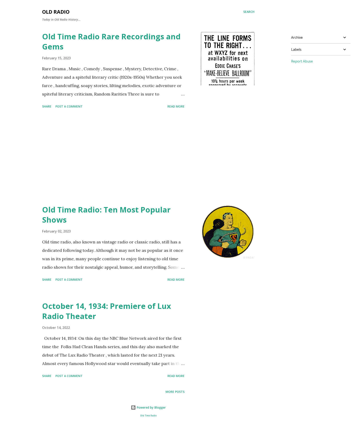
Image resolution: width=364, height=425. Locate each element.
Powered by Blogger (151, 407)
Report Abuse (302, 61)
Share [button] (46, 106)
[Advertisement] (113, 157)
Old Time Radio (148, 415)
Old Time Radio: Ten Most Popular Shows (106, 215)
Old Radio (56, 11)
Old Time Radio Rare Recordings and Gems (111, 41)
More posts (175, 392)
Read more (176, 106)
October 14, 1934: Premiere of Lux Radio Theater (106, 311)
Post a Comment (69, 106)
